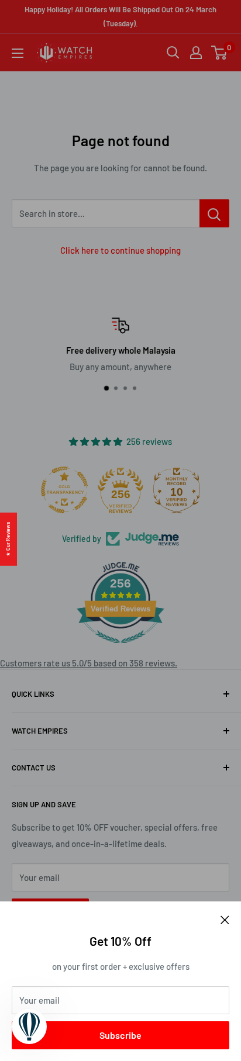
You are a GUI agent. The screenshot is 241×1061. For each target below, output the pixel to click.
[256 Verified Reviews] (120, 649)
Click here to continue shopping (120, 250)
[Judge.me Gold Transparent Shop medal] (64, 489)
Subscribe (120, 1035)
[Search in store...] (214, 213)
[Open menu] (17, 53)
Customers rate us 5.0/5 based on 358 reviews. (88, 663)
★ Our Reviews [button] (8, 538)
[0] (219, 53)
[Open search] (173, 52)
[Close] (225, 919)
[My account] (196, 52)
